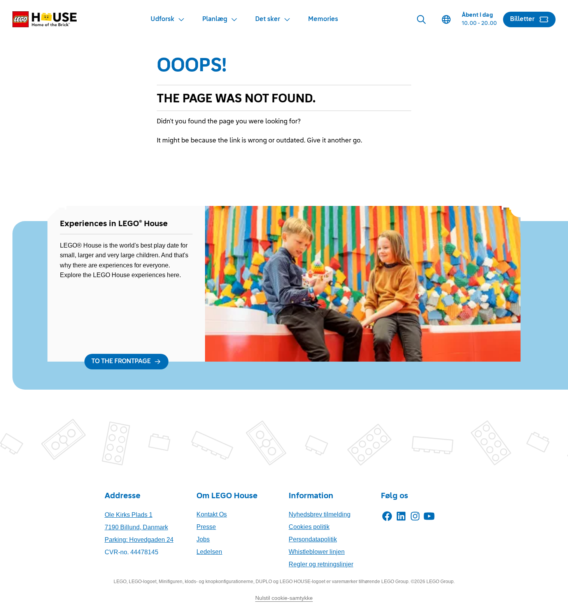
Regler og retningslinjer (321, 564)
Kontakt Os (211, 514)
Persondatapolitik (313, 539)
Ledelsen (209, 551)
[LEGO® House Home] (44, 19)
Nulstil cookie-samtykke (284, 598)
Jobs (203, 539)
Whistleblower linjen (317, 551)
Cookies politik (309, 527)
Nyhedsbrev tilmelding (320, 514)
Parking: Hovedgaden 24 (139, 539)
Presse (206, 527)
